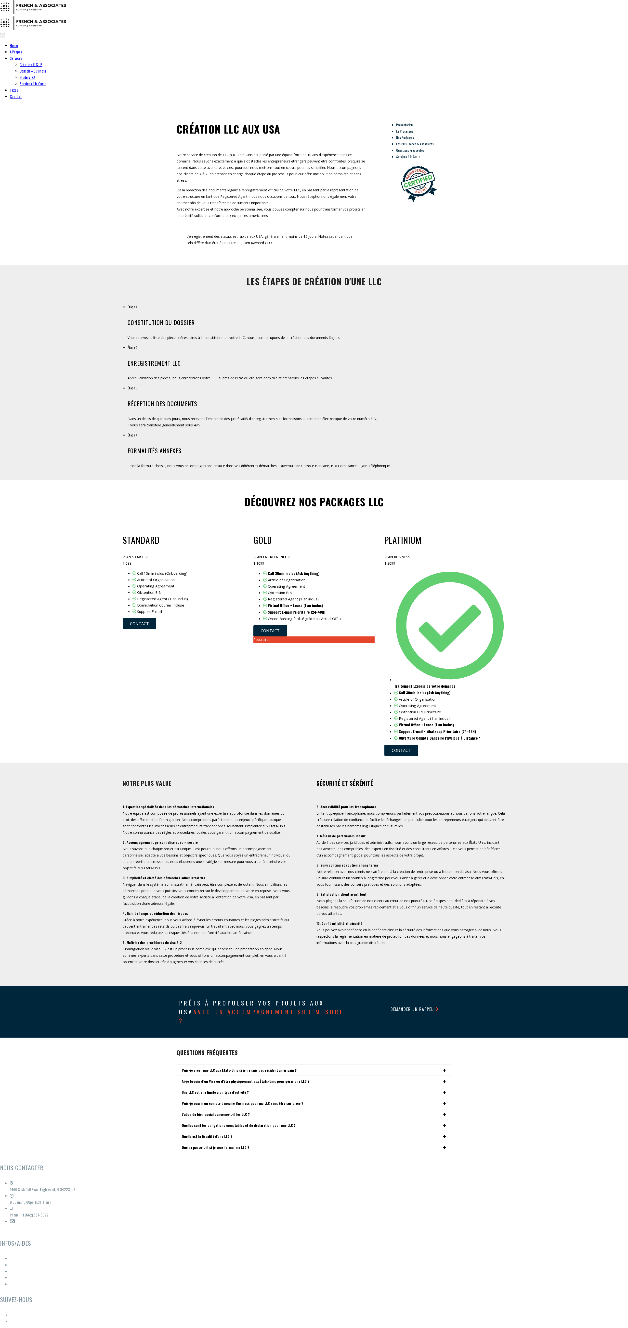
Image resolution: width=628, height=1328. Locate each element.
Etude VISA (27, 77)
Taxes (14, 90)
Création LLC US (31, 64)
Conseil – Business (33, 71)
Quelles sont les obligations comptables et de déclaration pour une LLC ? (239, 1125)
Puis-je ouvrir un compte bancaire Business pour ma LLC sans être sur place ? (242, 1103)
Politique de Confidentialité (29, 1277)
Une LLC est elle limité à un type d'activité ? (215, 1092)
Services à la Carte (33, 83)
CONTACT (139, 623)
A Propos (16, 51)
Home (14, 45)
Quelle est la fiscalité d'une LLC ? (207, 1136)
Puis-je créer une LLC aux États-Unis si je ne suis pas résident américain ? (239, 1070)
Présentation (404, 124)
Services (16, 58)
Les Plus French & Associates (415, 143)
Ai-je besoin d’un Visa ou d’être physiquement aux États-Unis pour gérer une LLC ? (245, 1081)
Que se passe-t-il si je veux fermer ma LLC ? (215, 1147)
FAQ (12, 1284)
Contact (16, 96)
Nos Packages (405, 137)
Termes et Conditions (25, 1264)
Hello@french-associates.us (30, 1227)
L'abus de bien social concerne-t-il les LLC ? (216, 1114)
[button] (314, 1070)
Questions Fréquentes (410, 150)
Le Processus (404, 131)
